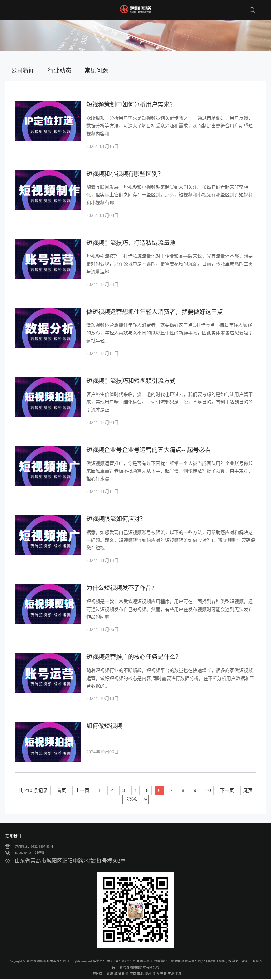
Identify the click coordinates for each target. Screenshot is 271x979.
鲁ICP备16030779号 (121, 961)
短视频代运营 (164, 961)
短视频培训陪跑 (213, 961)
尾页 (247, 790)
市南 (133, 973)
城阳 (117, 973)
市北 (140, 973)
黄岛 (163, 973)
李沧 (171, 973)
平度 (178, 973)
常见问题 (96, 70)
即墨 (125, 973)
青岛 (110, 973)
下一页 (227, 790)
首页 (61, 790)
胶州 (148, 973)
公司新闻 (23, 70)
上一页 (82, 790)
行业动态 (59, 70)
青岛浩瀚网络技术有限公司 (139, 967)
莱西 (155, 973)
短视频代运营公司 (188, 961)
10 (208, 790)
